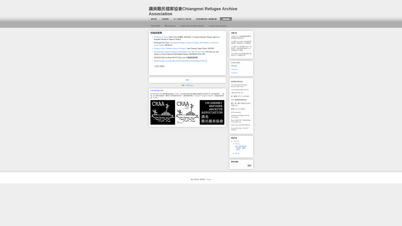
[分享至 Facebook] (161, 66)
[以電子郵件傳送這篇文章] (155, 66)
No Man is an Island (161, 37)
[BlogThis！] (157, 66)
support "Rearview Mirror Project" (192, 26)
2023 (235, 141)
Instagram (234, 73)
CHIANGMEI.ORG (157, 90)
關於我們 (154, 19)
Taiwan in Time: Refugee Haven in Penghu (170, 48)
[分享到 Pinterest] (163, 66)
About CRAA (155, 26)
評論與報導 (226, 19)
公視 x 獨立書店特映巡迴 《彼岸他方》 (241, 148)
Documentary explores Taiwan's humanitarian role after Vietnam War (179, 52)
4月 (236, 153)
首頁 (187, 80)
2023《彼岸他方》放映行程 (182, 19)
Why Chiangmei (170, 26)
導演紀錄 (234, 66)
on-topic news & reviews (217, 26)
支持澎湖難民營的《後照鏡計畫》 (207, 19)
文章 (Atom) (189, 85)
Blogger (208, 179)
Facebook (234, 69)
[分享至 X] (159, 66)
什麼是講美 (165, 19)
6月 (236, 144)
